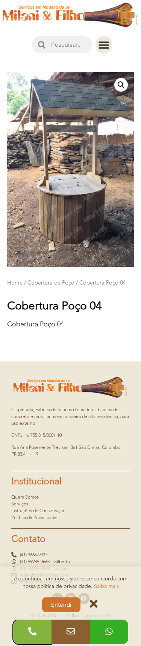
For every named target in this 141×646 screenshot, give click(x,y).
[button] (104, 44)
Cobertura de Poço (50, 283)
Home (15, 283)
